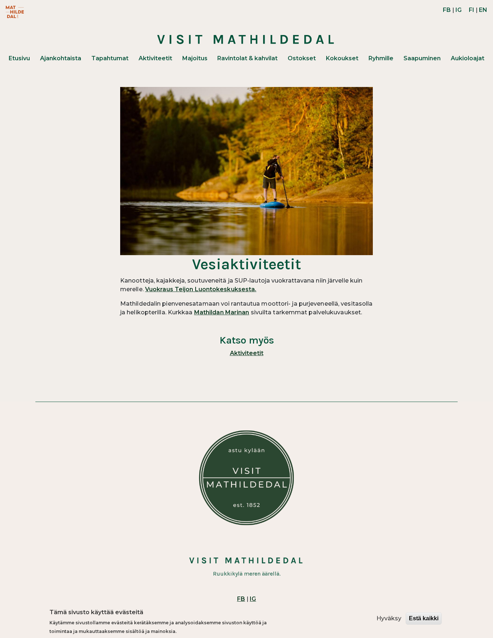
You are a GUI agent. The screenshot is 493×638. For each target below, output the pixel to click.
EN (483, 9)
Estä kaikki (424, 618)
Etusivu (19, 58)
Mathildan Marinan (221, 312)
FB (447, 9)
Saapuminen (422, 58)
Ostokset (302, 58)
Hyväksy (388, 618)
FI (471, 9)
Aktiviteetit (155, 58)
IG (458, 9)
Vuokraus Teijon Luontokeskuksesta (200, 289)
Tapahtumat (109, 58)
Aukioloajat (467, 58)
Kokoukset (342, 58)
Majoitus (195, 58)
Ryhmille (380, 58)
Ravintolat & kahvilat (247, 58)
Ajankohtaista (60, 58)
